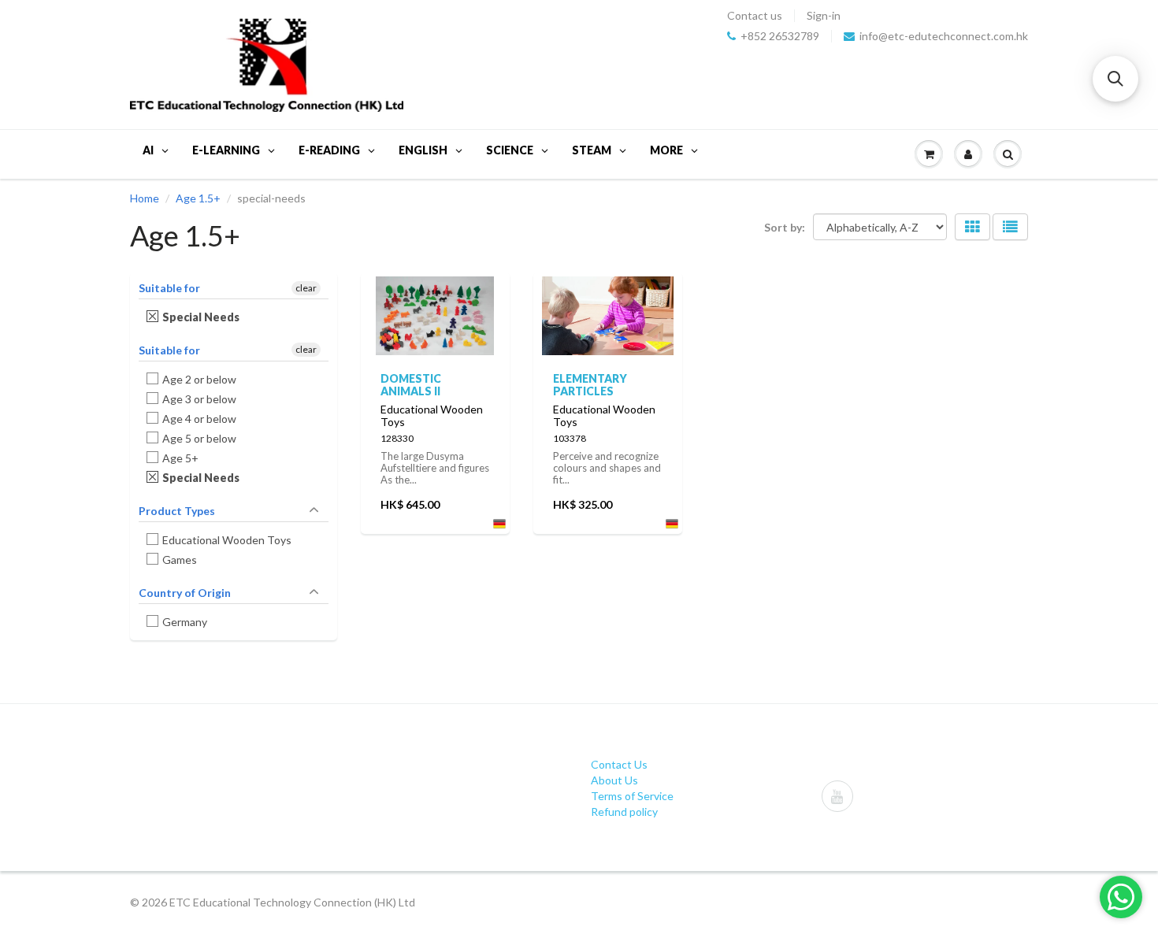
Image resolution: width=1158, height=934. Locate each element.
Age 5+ (181, 458)
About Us (614, 780)
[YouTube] (837, 796)
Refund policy (624, 811)
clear (306, 288)
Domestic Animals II (410, 385)
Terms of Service (632, 795)
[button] (1115, 79)
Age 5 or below (199, 438)
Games (180, 559)
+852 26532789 (779, 36)
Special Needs (201, 317)
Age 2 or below (199, 379)
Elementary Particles (590, 385)
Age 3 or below (199, 399)
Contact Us (619, 764)
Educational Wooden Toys (227, 540)
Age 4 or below (199, 418)
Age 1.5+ (198, 198)
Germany (185, 621)
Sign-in (824, 15)
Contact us (754, 15)
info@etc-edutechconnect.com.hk (943, 36)
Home (144, 198)
